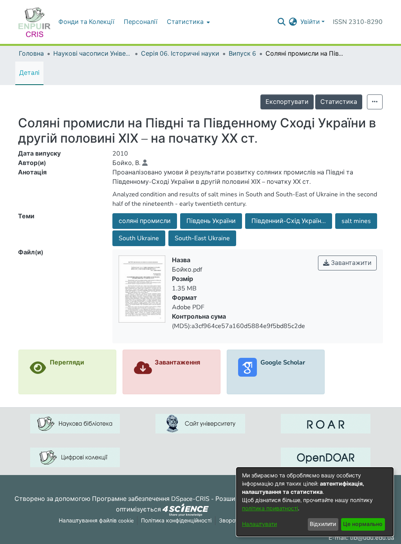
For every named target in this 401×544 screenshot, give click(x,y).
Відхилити (323, 524)
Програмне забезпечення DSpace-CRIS (151, 499)
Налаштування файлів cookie (96, 520)
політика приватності (270, 508)
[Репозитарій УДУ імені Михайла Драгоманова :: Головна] (34, 22)
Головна (31, 53)
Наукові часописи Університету (92, 53)
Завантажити (350, 263)
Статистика (338, 102)
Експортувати (287, 102)
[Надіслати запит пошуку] (282, 22)
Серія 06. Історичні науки (180, 53)
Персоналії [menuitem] (140, 22)
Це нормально (363, 524)
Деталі (29, 73)
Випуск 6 (242, 53)
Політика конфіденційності (176, 520)
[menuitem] (187, 22)
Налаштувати (259, 524)
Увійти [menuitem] (310, 22)
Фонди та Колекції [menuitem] (86, 22)
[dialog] (315, 502)
